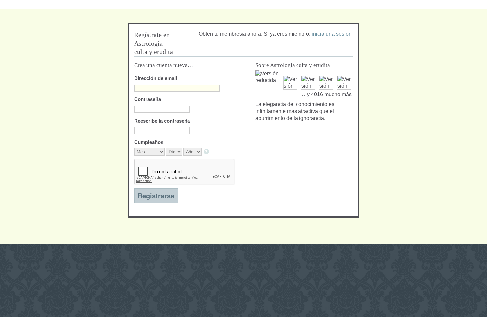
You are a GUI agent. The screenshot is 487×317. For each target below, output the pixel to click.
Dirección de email (155, 78)
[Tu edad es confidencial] (207, 152)
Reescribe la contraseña (162, 121)
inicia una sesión (332, 34)
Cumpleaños (148, 142)
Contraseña (147, 99)
